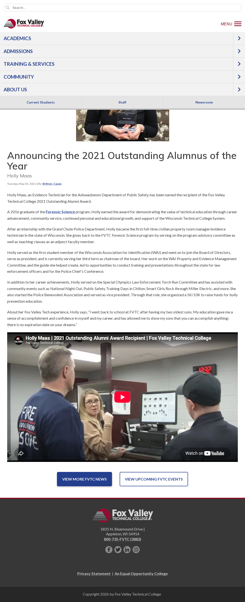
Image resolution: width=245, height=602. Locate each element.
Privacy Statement (94, 573)
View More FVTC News (84, 479)
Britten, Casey (52, 184)
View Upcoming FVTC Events (154, 479)
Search (7, 7)
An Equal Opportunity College (141, 573)
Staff (122, 102)
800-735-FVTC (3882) (122, 539)
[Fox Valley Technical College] (24, 23)
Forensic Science (60, 211)
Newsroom (204, 102)
